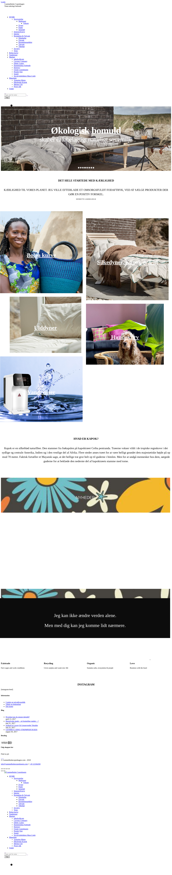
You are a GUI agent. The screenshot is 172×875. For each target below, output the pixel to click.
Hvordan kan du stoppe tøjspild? (18, 717)
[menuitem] (12, 17)
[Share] (4, 768)
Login (3, 2)
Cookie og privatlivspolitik (15, 702)
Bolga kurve (41, 255)
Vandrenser (41, 392)
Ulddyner (45, 328)
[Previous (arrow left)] (2, 770)
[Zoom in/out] (9, 768)
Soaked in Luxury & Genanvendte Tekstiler (22, 725)
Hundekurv (125, 337)
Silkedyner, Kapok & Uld (127, 262)
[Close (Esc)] (2, 768)
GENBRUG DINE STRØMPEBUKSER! (21, 730)
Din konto (9, 706)
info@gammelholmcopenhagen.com (14, 764)
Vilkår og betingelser (13, 704)
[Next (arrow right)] (4, 770)
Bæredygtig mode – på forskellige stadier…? (22, 721)
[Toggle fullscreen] (6, 768)
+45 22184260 (35, 764)
